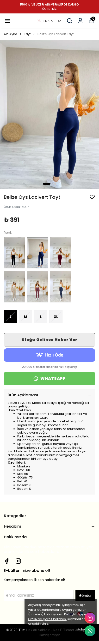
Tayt (27, 34)
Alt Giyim (10, 34)
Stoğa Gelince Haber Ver (49, 339)
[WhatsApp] (90, 630)
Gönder (85, 595)
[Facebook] (7, 561)
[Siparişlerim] (80, 21)
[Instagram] (18, 561)
